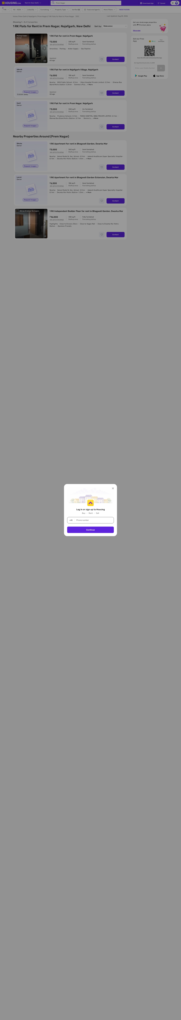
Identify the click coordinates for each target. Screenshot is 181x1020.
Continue (90, 530)
